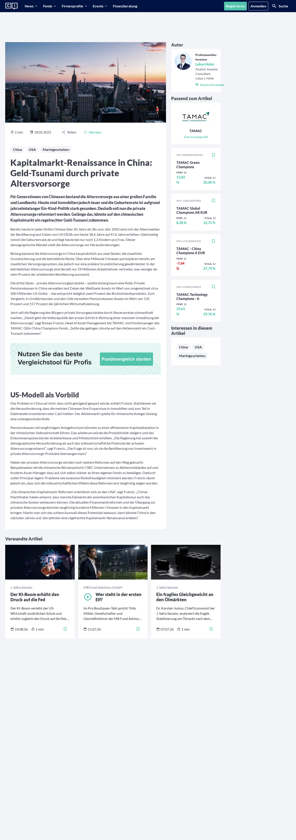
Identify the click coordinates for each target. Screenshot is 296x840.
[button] (209, 84)
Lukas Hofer (205, 64)
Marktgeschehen (56, 149)
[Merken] (213, 155)
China (17, 149)
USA (32, 149)
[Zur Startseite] (11, 6)
